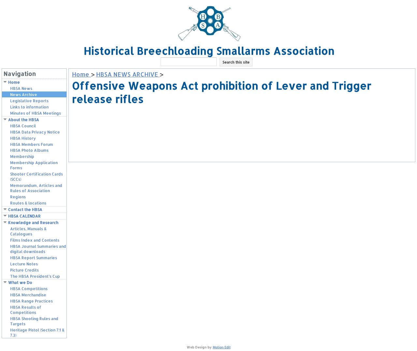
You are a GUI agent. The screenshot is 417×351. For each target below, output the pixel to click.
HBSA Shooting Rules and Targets (34, 321)
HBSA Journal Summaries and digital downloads (38, 249)
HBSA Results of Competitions (25, 310)
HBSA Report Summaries (33, 257)
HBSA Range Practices (31, 301)
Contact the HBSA (25, 209)
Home (14, 82)
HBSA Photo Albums (29, 150)
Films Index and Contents (34, 240)
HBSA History (23, 138)
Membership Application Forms (34, 165)
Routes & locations (28, 203)
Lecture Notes (24, 263)
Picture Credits (24, 270)
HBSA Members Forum (31, 144)
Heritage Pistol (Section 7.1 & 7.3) (37, 333)
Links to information (29, 107)
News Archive (23, 94)
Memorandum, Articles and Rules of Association (36, 188)
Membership (22, 156)
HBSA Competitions (29, 288)
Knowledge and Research (33, 222)
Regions (18, 196)
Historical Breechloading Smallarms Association (209, 50)
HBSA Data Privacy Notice (35, 132)
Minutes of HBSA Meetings (35, 113)
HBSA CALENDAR (24, 216)
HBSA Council (23, 125)
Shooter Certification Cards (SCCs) (36, 177)
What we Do (20, 282)
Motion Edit (222, 347)
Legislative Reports (29, 100)
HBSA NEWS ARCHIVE (128, 74)
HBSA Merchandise (28, 294)
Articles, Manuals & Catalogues (28, 231)
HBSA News (21, 88)
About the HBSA (23, 119)
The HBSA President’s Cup (35, 276)
